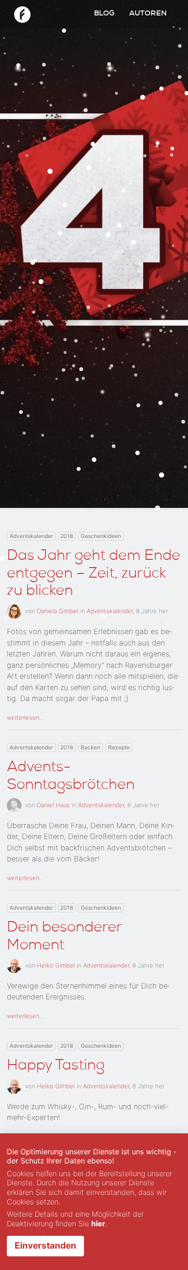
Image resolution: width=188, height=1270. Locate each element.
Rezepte (119, 747)
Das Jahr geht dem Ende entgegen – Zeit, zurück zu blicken (93, 574)
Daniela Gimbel (57, 611)
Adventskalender (31, 536)
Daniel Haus (53, 804)
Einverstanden (45, 1245)
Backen (90, 747)
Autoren (148, 14)
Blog (104, 14)
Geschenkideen (101, 536)
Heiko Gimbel (56, 965)
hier (98, 1223)
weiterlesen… (25, 717)
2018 (66, 536)
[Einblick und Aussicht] (22, 13)
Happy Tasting (55, 1066)
